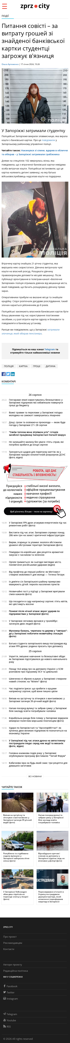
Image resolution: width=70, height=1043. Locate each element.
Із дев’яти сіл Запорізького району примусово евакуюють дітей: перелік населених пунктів (34, 583)
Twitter (10, 992)
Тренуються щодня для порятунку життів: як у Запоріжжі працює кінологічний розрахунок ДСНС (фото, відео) (37, 454)
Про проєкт (10, 936)
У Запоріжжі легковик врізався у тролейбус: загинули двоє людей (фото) (33, 622)
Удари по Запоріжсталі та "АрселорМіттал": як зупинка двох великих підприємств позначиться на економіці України (38, 730)
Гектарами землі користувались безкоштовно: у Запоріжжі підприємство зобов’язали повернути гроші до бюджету (36, 402)
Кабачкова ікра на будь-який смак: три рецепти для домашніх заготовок (38, 764)
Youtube (11, 1020)
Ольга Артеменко (10, 64)
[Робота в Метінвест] (35, 490)
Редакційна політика (15, 970)
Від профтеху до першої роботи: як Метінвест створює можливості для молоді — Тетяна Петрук (36, 573)
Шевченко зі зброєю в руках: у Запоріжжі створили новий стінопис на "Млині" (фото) (37, 680)
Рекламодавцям (12, 942)
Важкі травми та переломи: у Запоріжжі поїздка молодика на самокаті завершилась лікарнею (36, 414)
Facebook (12, 986)
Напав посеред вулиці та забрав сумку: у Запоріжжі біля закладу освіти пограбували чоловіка (38, 709)
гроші (36, 366)
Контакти (8, 949)
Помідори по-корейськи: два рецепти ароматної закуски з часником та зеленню (36, 553)
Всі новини (35, 776)
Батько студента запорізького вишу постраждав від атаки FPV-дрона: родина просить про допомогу (38, 645)
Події (5, 15)
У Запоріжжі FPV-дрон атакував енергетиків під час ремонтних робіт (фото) (38, 524)
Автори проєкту (12, 964)
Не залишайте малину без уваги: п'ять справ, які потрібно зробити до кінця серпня (36, 443)
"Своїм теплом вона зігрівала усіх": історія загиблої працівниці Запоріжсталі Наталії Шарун (37, 433)
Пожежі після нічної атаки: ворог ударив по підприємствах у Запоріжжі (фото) (34, 612)
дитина (50, 366)
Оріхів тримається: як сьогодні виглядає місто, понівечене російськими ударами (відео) (35, 563)
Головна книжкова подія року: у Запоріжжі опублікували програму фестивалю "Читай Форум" (37, 754)
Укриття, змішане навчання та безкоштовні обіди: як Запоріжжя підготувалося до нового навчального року (38, 659)
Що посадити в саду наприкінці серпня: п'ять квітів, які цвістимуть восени (38, 602)
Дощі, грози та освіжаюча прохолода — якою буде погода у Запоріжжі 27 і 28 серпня (37, 423)
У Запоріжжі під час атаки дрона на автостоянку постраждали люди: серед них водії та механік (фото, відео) (37, 743)
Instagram (12, 998)
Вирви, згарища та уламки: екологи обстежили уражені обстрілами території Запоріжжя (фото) (36, 543)
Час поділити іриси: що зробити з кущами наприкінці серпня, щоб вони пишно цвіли (33, 690)
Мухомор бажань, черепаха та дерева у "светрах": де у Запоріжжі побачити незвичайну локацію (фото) (38, 633)
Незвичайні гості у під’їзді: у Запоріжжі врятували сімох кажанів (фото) (37, 593)
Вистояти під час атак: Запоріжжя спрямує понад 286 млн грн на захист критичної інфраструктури (36, 534)
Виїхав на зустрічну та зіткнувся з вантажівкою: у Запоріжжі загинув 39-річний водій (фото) (37, 700)
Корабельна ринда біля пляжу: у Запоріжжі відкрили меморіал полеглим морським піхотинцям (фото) (38, 719)
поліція (9, 366)
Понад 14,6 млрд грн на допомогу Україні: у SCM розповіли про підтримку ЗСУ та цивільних (36, 670)
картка (23, 366)
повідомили (48, 140)
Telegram (49, 349)
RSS (9, 1026)
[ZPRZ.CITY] (35, 6)
